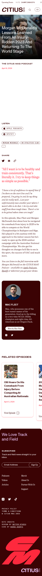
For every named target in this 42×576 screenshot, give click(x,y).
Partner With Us (28, 484)
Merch (24, 475)
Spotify (5, 271)
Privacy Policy (9, 509)
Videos (4, 480)
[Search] (30, 9)
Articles (5, 484)
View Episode (9, 413)
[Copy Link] (14, 160)
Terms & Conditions (11, 511)
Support (24, 489)
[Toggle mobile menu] (37, 9)
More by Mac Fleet (15, 328)
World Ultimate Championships (17, 2)
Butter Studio (19, 524)
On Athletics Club (30, 143)
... (3, 146)
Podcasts (5, 475)
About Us (25, 480)
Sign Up (34, 464)
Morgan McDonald (10, 143)
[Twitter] (9, 499)
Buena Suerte (16, 527)
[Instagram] (3, 499)
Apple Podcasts (30, 267)
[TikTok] (15, 499)
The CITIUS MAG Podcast (17, 64)
